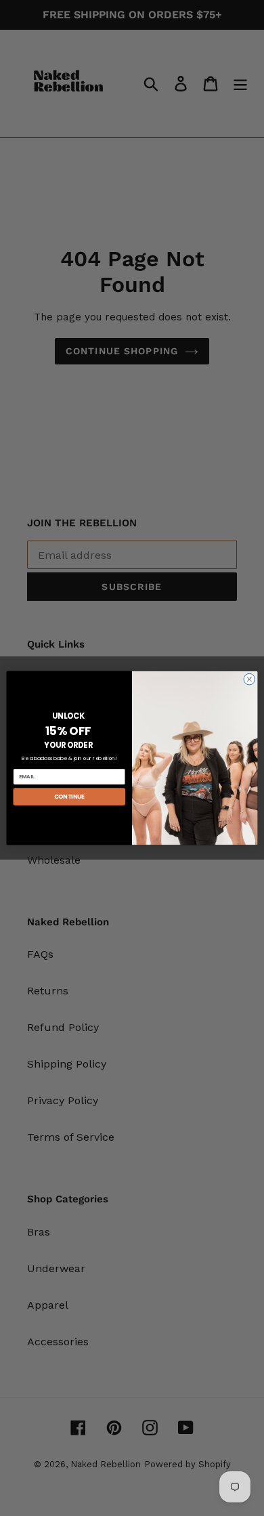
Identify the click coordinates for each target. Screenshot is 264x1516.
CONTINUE (69, 797)
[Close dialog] (249, 679)
